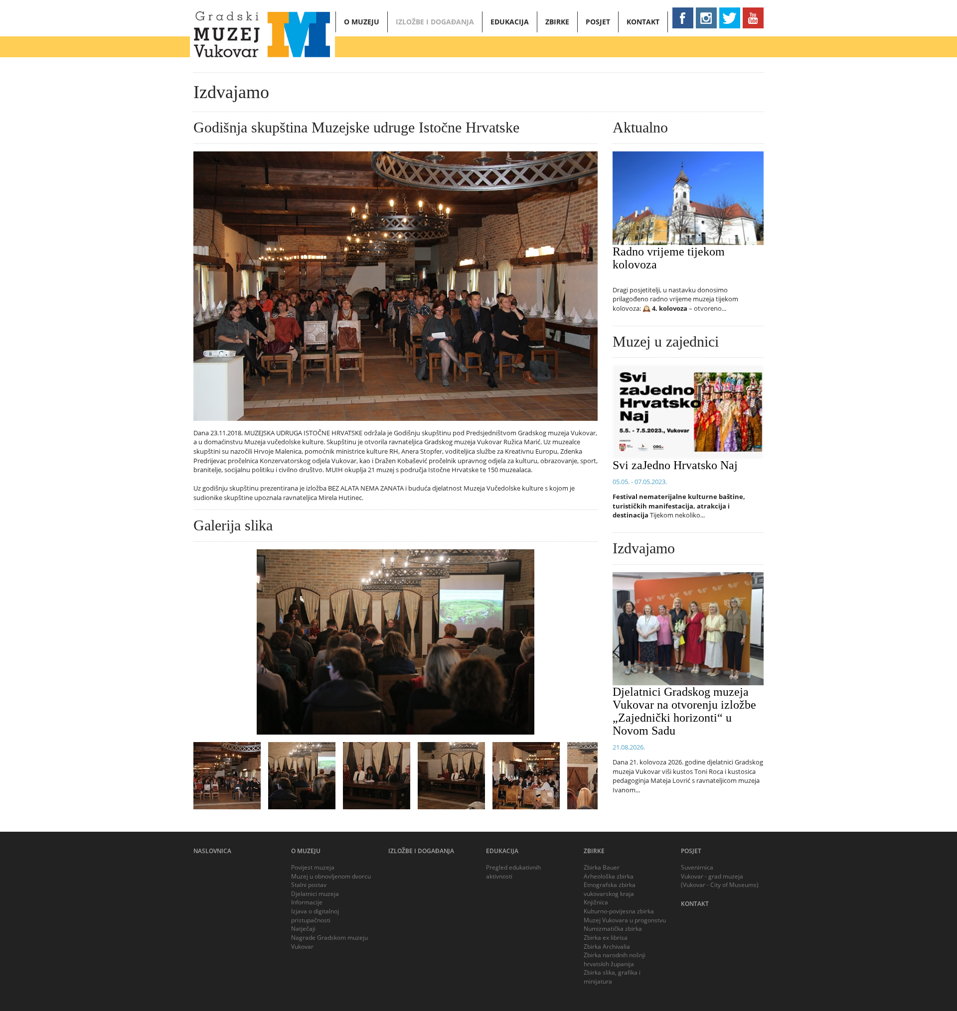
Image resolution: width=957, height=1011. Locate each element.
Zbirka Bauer (602, 867)
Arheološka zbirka (609, 876)
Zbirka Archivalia (607, 946)
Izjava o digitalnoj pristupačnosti (315, 915)
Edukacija (509, 21)
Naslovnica (212, 851)
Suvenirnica (697, 867)
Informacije (306, 902)
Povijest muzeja (312, 867)
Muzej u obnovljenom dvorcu (331, 876)
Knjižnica (596, 902)
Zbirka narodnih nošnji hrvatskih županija (614, 959)
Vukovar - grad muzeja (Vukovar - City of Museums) (720, 880)
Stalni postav (308, 885)
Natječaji (303, 928)
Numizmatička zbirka (613, 928)
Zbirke (557, 21)
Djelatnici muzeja (315, 893)
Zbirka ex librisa (606, 937)
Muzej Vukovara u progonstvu (625, 920)
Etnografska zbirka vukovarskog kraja (610, 889)
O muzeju (361, 21)
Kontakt (643, 21)
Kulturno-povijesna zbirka (619, 911)
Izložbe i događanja (435, 21)
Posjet (598, 21)
